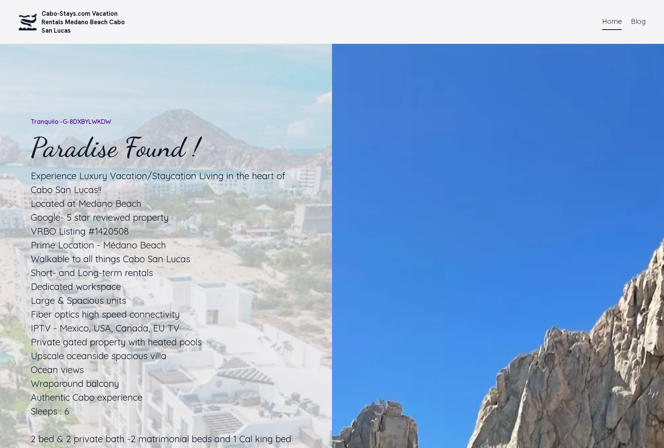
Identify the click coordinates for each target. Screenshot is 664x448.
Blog (638, 21)
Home (612, 21)
